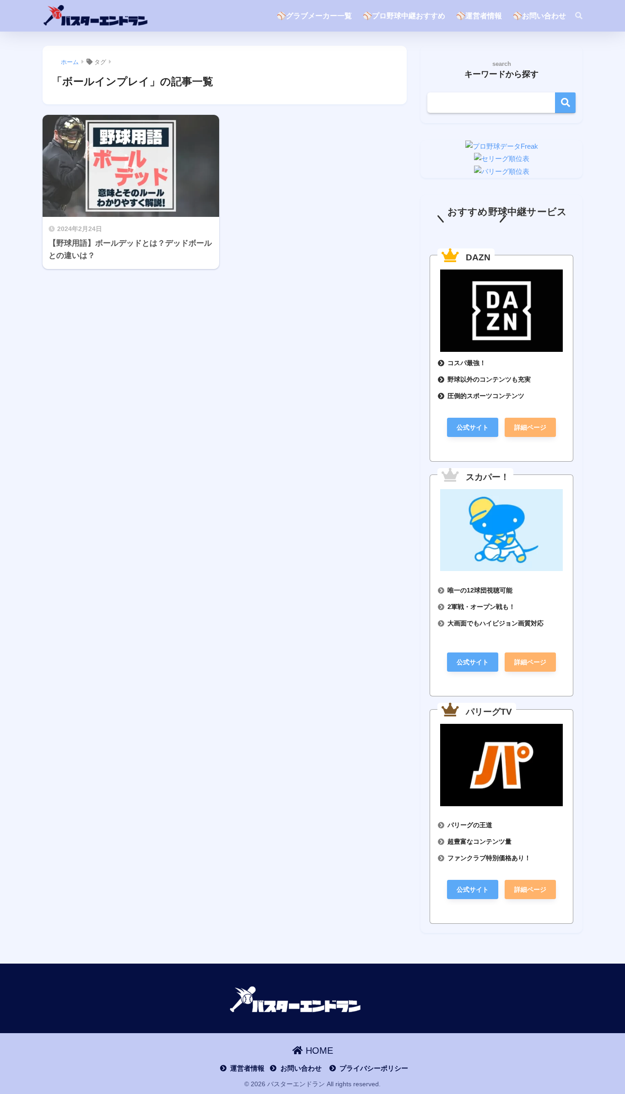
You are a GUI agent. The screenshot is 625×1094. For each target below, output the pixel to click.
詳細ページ (530, 427)
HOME (318, 1050)
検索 (565, 102)
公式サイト (473, 427)
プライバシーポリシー (373, 1068)
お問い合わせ (300, 1068)
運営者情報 (247, 1068)
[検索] (574, 16)
